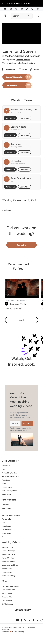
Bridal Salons (6, 533)
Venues (4, 512)
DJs (3, 522)
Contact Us (10, 118)
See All (21, 320)
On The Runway (7, 604)
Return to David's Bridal (16, 3)
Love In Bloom (7, 600)
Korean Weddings (8, 558)
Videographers (7, 508)
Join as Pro (21, 244)
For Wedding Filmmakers (10, 476)
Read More (6, 210)
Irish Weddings (7, 568)
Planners (5, 537)
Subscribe (27, 423)
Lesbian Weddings (8, 551)
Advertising (6, 480)
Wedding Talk (7, 597)
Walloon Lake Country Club (22, 63)
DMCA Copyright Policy (10, 491)
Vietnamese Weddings (10, 565)
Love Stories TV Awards (10, 586)
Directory (5, 504)
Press (4, 483)
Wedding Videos (7, 547)
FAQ (3, 469)
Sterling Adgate (23, 59)
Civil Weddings (7, 572)
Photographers (7, 519)
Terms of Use (6, 494)
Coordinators (6, 526)
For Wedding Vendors (9, 473)
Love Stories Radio (8, 590)
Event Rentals (6, 529)
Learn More (24, 118)
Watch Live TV (7, 593)
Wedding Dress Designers (11, 515)
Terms (12, 430)
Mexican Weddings (8, 561)
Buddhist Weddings (9, 576)
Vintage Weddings (8, 554)
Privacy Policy (23, 430)
